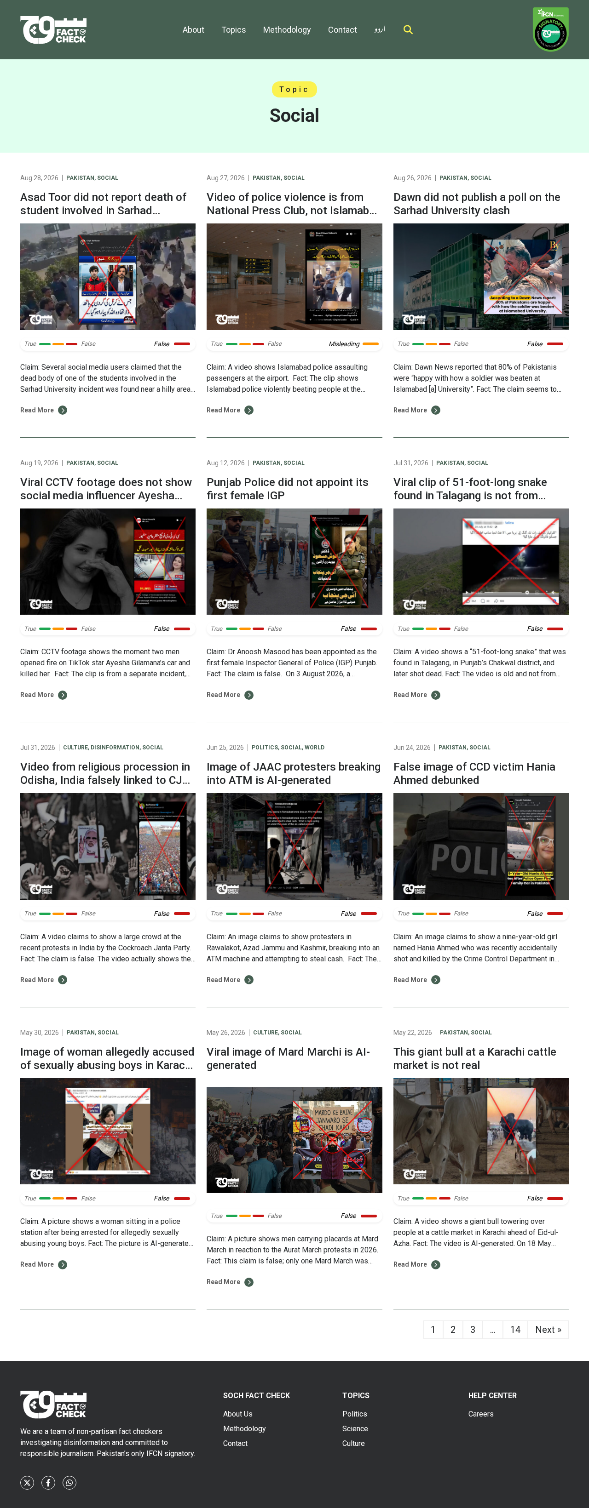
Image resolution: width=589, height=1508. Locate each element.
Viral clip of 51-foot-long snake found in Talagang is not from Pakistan (470, 495)
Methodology (287, 29)
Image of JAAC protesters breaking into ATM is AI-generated (294, 773)
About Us (238, 1414)
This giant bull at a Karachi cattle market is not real (474, 1058)
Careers (481, 1414)
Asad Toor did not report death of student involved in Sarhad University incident (103, 210)
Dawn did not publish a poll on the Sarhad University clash (476, 204)
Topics (233, 29)
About (193, 29)
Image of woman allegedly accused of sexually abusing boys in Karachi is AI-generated (107, 1065)
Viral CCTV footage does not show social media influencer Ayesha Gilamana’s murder (106, 495)
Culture (75, 747)
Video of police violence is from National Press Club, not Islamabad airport (294, 210)
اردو (380, 27)
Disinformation (115, 747)
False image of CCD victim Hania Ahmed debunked (474, 773)
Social (107, 178)
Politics (265, 747)
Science (355, 1428)
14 (515, 1329)
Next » (548, 1329)
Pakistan (80, 178)
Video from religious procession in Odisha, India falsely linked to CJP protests (105, 780)
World (314, 747)
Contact (342, 29)
